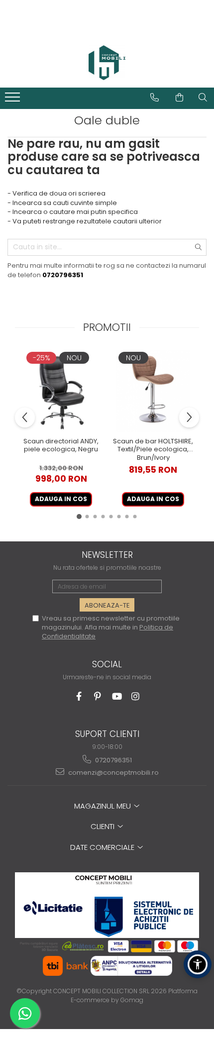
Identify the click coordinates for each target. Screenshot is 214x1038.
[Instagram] (135, 696)
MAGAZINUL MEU (103, 806)
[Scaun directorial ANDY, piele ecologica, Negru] (61, 391)
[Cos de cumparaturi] (179, 97)
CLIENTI (103, 826)
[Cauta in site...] (203, 97)
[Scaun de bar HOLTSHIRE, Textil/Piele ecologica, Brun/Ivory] (153, 391)
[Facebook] (79, 696)
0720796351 (113, 760)
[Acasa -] (107, 62)
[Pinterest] (98, 696)
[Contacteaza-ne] (154, 97)
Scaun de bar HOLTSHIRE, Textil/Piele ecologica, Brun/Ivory (153, 449)
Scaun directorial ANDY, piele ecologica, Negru (61, 445)
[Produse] (13, 100)
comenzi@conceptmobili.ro (113, 772)
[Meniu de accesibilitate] (198, 964)
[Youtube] (116, 696)
